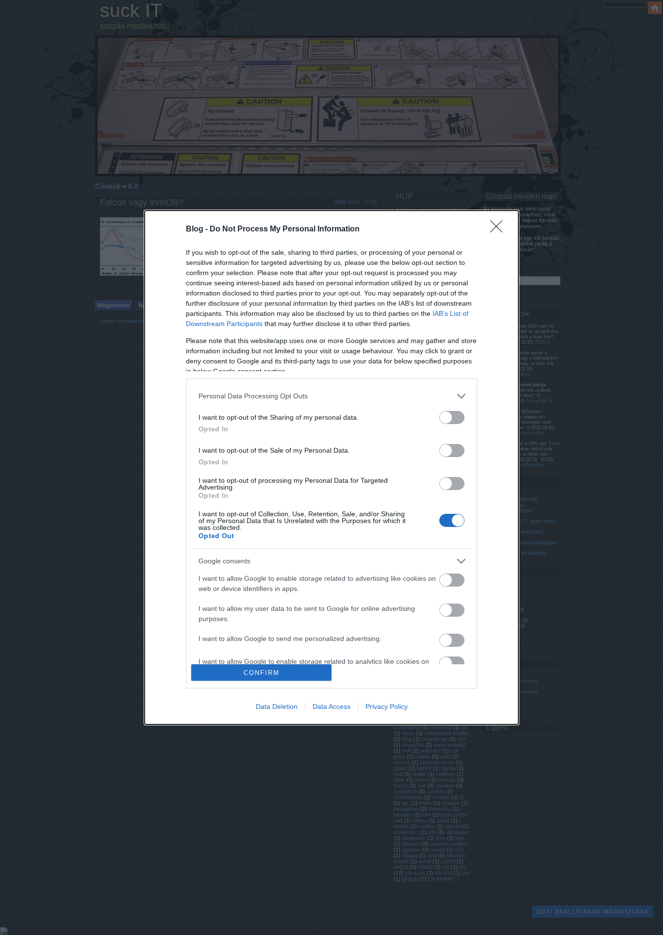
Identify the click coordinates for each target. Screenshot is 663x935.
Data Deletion (277, 706)
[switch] (451, 417)
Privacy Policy (386, 706)
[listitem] (331, 396)
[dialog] (331, 467)
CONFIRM (262, 672)
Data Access (331, 706)
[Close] (499, 229)
